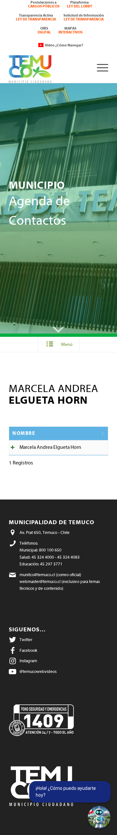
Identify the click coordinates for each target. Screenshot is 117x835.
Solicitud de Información (83, 17)
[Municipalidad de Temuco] (48, 67)
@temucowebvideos (38, 671)
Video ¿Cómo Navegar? (64, 45)
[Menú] (99, 67)
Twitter (26, 639)
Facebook (28, 650)
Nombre (23, 433)
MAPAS (70, 30)
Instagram (28, 660)
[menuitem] (44, 4)
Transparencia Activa (36, 17)
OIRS (44, 30)
